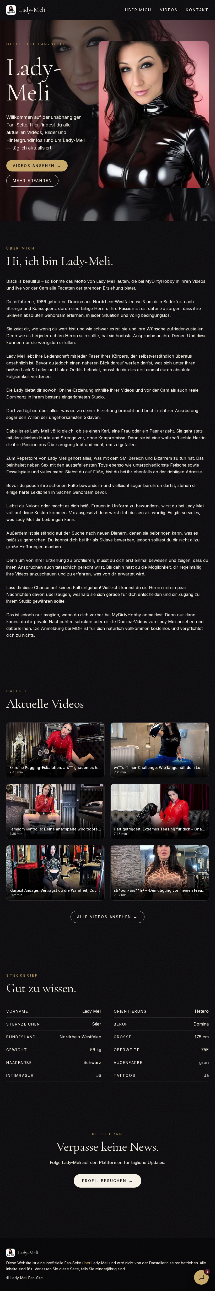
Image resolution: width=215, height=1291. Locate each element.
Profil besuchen (107, 1180)
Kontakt (197, 10)
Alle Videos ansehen (107, 917)
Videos (169, 10)
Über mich (138, 10)
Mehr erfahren (32, 180)
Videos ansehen (37, 165)
